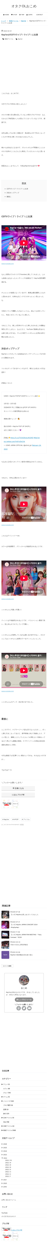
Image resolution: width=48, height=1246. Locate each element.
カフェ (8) (6, 1088)
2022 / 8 (8, 1165)
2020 (5, 1183)
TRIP (22, 15)
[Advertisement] (24, 64)
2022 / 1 (8, 1176)
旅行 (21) (6, 1113)
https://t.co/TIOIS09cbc (19, 438)
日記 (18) (6, 1122)
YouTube (4, 1213)
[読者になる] (18, 1008)
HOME (7, 15)
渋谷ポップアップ (13, 193)
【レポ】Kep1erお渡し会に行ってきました (24, 914)
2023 (5, 1155)
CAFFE (30, 15)
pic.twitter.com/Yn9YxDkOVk (14, 441)
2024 (5, 1151)
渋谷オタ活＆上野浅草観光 (19, 945)
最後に (9, 196)
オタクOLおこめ (24, 6)
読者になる (19, 788)
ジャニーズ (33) (8, 1101)
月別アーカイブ (8, 1138)
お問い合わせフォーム (8, 1200)
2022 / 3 (8, 1172)
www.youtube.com (7, 263)
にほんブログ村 (18, 795)
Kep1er (20, 39)
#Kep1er (37, 438)
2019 (5, 1187)
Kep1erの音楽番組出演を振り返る (21, 955)
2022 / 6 (8, 1167)
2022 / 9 (8, 1163)
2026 (5, 1144)
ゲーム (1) (6, 1097)
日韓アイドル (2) (8, 1126)
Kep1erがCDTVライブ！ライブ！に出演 (19, 34)
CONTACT (39, 15)
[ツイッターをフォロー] (24, 1008)
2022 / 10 (8, 1160)
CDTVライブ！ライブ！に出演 (17, 189)
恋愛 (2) (5, 1109)
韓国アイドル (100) (9, 1130)
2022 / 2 (8, 1174)
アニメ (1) (6, 1084)
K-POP (15, 15)
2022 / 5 (8, 1169)
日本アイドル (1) (8, 1118)
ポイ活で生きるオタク (8, 1216)
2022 (5, 1158)
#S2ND (30, 438)
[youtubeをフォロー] (29, 1008)
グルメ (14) (7, 1093)
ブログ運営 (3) (8, 1105)
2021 (5, 1180)
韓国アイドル (9, 39)
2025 (5, 1147)
